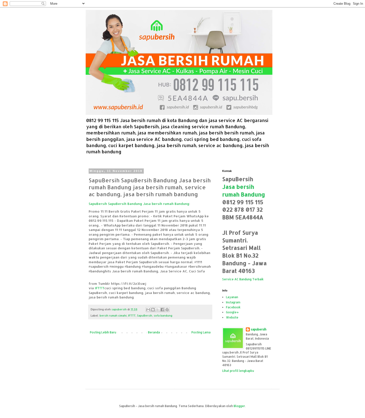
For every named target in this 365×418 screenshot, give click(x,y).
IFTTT (99, 288)
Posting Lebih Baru (103, 332)
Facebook (233, 307)
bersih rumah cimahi (113, 315)
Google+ (232, 312)
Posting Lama (201, 332)
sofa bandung (163, 315)
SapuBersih (144, 315)
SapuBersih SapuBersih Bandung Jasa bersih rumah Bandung (139, 203)
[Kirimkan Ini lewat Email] (148, 309)
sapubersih (258, 329)
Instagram (233, 302)
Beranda (154, 332)
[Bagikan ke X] (157, 309)
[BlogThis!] (152, 309)
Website (232, 317)
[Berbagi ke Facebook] (162, 309)
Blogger (239, 406)
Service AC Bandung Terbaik (243, 279)
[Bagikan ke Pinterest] (167, 309)
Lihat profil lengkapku (238, 371)
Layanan (232, 297)
